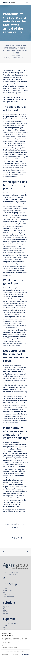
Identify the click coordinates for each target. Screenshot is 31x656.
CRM (4, 629)
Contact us (6, 595)
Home (12, 55)
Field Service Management (11, 623)
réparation (15, 527)
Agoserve (6, 609)
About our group (8, 590)
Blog (4, 592)
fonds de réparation (10, 524)
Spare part (17, 55)
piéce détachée (22, 524)
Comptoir (6, 613)
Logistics (5, 625)
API (4, 627)
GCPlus (5, 611)
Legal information (8, 597)
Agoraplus (6, 607)
